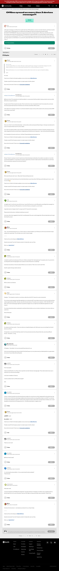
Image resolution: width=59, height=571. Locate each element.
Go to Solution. (11, 42)
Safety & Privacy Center (11, 566)
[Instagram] (47, 542)
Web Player (31, 546)
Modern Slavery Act (6, 568)
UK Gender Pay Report (21, 568)
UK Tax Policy (13, 568)
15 (47, 54)
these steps (37, 2)
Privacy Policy (18, 566)
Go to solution (30, 21)
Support (30, 544)
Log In (53, 5)
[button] (54, 26)
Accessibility (38, 566)
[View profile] (5, 26)
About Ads (32, 566)
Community (7, 6)
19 (51, 54)
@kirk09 (7, 64)
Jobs (14, 546)
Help (20, 6)
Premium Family (40, 550)
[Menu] (56, 6)
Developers (23, 546)
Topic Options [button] (5, 52)
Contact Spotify (32, 553)
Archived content (16, 9)
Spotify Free (39, 557)
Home (8, 9)
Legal (4, 566)
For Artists (23, 544)
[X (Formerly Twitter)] (51, 542)
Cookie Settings (26, 566)
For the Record (16, 549)
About (14, 544)
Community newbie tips (25, 84)
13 (43, 54)
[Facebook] (54, 542)
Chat (29, 6)
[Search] (49, 6)
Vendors (23, 554)
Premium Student (39, 554)
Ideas (38, 6)
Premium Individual (39, 544)
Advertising (23, 549)
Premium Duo (39, 547)
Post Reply (51, 531)
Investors (23, 551)
